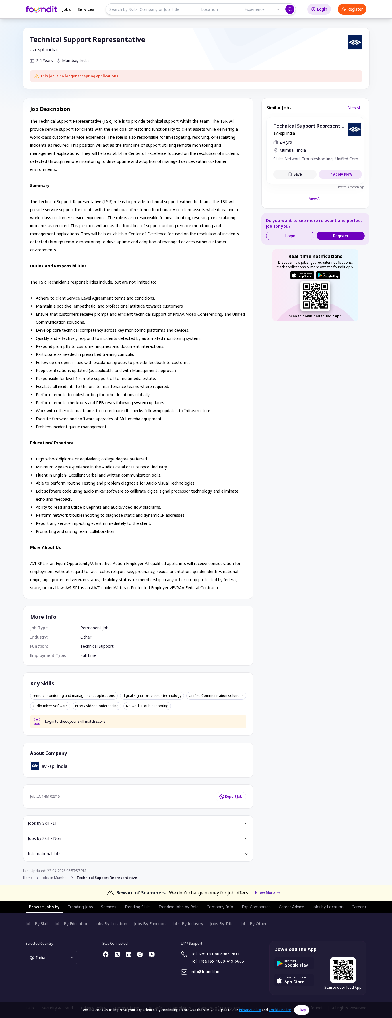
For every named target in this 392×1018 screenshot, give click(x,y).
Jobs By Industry (187, 923)
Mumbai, (70, 60)
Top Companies (256, 906)
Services (85, 9)
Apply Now (342, 174)
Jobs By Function (150, 923)
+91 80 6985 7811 (223, 954)
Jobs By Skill (37, 923)
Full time (88, 655)
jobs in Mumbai (54, 878)
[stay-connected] (105, 954)
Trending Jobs (80, 906)
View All (354, 107)
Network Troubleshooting (147, 706)
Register (355, 9)
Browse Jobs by (44, 906)
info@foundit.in (205, 971)
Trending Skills (137, 906)
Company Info (220, 906)
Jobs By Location (111, 923)
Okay (302, 1009)
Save (298, 174)
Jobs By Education (71, 923)
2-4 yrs (285, 142)
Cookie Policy (280, 1009)
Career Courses (366, 906)
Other (85, 637)
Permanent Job (94, 628)
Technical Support (97, 646)
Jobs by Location (328, 906)
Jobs (66, 9)
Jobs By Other (253, 923)
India (84, 60)
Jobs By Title (222, 923)
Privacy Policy (250, 1009)
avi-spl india (43, 49)
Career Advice (291, 906)
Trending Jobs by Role (178, 906)
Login (322, 9)
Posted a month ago (351, 187)
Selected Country (39, 943)
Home (28, 877)
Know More (265, 892)
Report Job (233, 796)
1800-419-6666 (230, 961)
